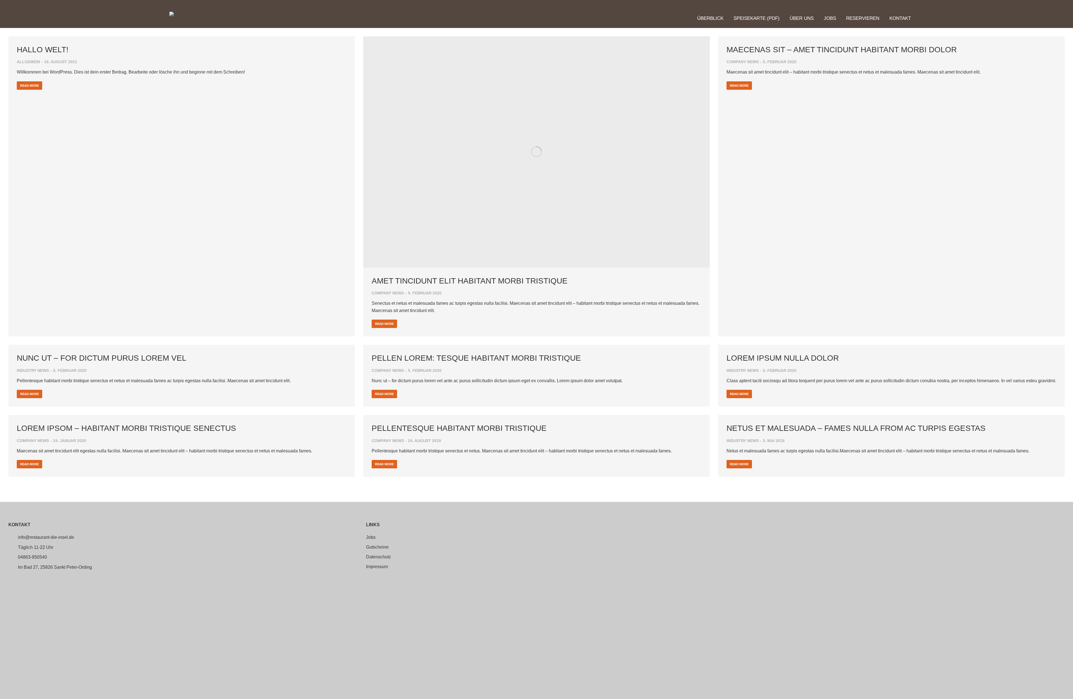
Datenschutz (378, 557)
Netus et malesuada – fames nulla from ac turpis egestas (856, 428)
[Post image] (536, 152)
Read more (29, 85)
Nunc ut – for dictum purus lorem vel (101, 358)
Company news (388, 293)
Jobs (371, 537)
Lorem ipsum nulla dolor (783, 358)
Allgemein (28, 62)
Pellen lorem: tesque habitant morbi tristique (476, 358)
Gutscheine (377, 547)
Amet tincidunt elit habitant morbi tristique (470, 281)
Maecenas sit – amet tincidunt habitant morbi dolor (842, 49)
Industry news (33, 370)
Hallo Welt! (42, 49)
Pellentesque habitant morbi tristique (459, 428)
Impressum (377, 567)
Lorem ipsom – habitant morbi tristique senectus (126, 428)
